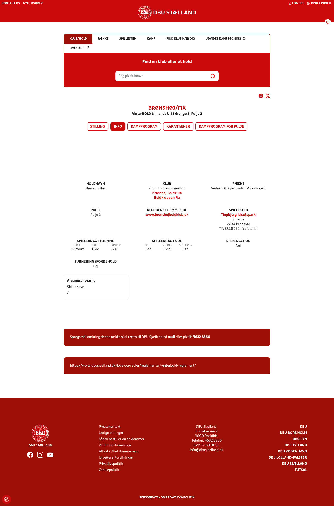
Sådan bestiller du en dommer (121, 439)
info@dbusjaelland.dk (206, 450)
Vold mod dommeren (115, 445)
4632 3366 (201, 337)
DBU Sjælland (294, 464)
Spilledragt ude (167, 241)
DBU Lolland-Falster (288, 457)
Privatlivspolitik (111, 464)
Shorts (95, 245)
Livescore (77, 48)
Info (118, 126)
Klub (167, 184)
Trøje (77, 245)
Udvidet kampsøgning (223, 39)
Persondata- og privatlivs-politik (167, 497)
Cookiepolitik (109, 470)
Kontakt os (11, 3)
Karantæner (178, 126)
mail (171, 337)
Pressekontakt (109, 426)
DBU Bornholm (293, 433)
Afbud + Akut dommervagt (119, 451)
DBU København (292, 451)
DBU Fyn (300, 439)
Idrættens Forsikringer (116, 457)
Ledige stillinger (111, 433)
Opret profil (321, 3)
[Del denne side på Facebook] (261, 97)
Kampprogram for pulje (221, 126)
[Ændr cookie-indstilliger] (6, 499)
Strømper (114, 245)
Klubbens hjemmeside (167, 210)
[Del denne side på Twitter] (267, 97)
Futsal (301, 470)
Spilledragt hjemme (95, 241)
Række (238, 184)
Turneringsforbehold (96, 261)
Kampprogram (144, 126)
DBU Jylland (296, 445)
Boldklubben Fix (167, 198)
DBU (303, 426)
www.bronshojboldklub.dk (166, 215)
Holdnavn (95, 184)
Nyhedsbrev (33, 3)
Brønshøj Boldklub (167, 193)
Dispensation (238, 241)
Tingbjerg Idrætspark (238, 215)
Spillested (238, 210)
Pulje (96, 210)
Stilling (97, 126)
